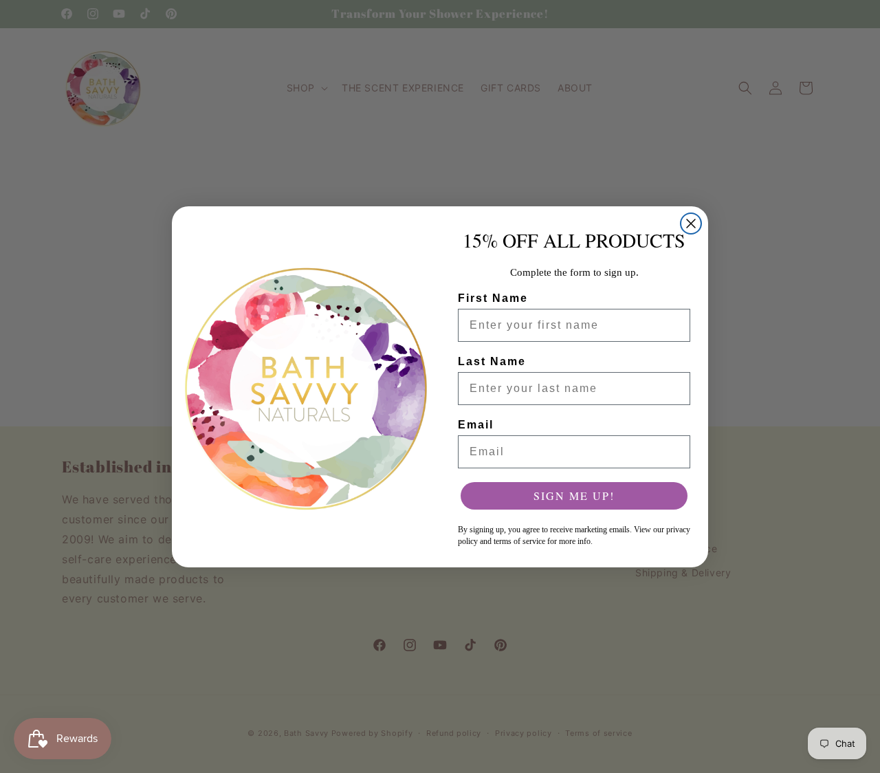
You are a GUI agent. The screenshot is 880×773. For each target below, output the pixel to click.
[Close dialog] (691, 223)
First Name (493, 298)
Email (476, 425)
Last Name (492, 361)
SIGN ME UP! (574, 495)
